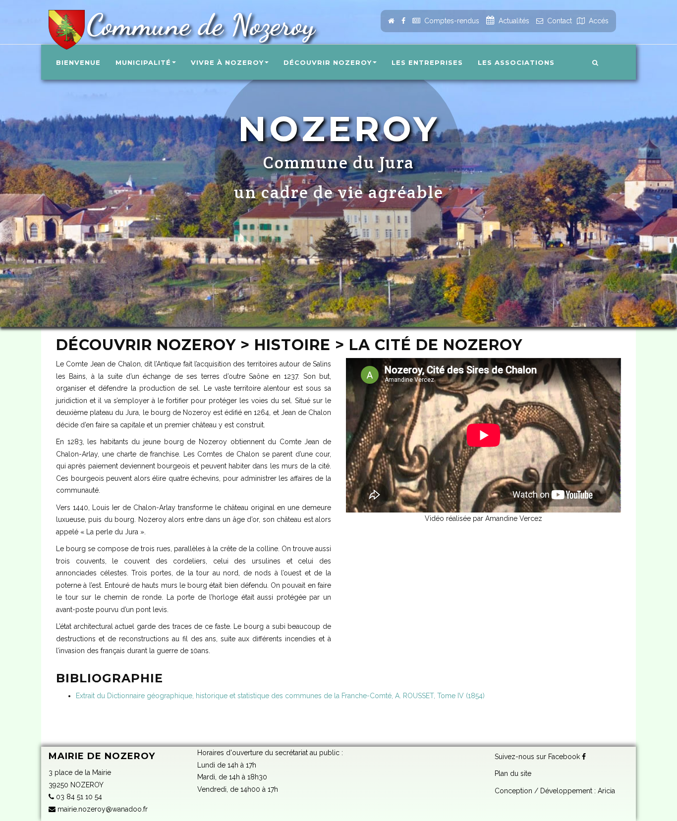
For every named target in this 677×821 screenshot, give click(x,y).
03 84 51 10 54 (78, 797)
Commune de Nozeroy (196, 25)
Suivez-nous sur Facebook (538, 757)
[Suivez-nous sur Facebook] (403, 21)
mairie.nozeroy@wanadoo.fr (102, 809)
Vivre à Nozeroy (227, 62)
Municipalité (143, 62)
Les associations (516, 62)
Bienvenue (78, 62)
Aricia (606, 791)
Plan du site (513, 773)
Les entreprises (427, 62)
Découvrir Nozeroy (327, 62)
